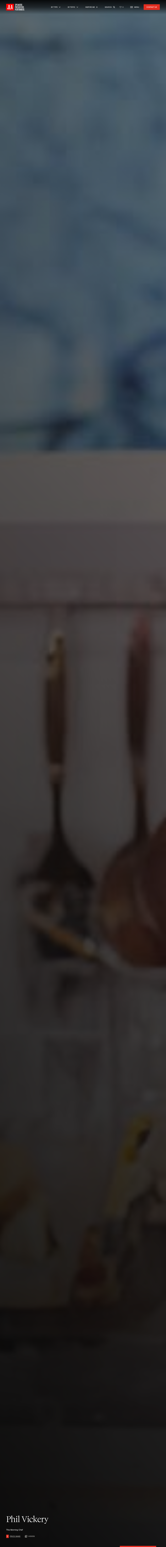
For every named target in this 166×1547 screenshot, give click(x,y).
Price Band (15, 1536)
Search (110, 6)
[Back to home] (15, 7)
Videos (31, 1536)
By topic (73, 6)
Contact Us (151, 7)
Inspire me (91, 6)
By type (56, 6)
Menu (137, 6)
